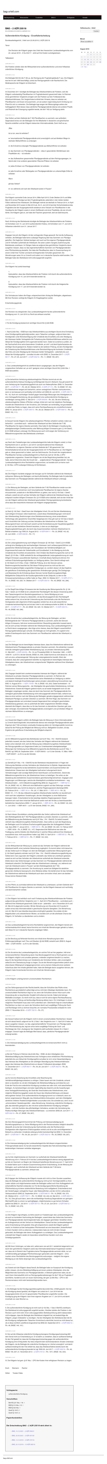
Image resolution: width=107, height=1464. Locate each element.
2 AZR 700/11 (25, 1196)
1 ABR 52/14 (64, 783)
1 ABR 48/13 (54, 790)
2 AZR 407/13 (34, 1203)
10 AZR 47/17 (66, 578)
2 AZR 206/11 (66, 1196)
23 (91, 62)
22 (88, 62)
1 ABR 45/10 (48, 803)
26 (100, 62)
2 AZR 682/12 (67, 1323)
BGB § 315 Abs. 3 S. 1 (16, 1405)
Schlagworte (70, 17)
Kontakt (85, 17)
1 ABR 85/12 (61, 834)
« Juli (81, 67)
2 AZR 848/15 (44, 1193)
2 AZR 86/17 (15, 387)
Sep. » (86, 67)
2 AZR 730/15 (31, 1010)
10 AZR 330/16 (43, 580)
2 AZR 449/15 (29, 409)
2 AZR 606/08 (22, 534)
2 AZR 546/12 (64, 1203)
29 (88, 64)
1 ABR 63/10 (23, 837)
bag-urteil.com (11, 11)
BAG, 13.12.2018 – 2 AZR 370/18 (23, 1440)
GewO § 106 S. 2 (14, 1413)
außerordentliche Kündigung (18, 1394)
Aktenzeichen (24, 17)
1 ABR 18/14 (24, 790)
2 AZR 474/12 (39, 1351)
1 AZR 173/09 (28, 683)
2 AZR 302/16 (34, 357)
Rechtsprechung (9, 17)
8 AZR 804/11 (45, 531)
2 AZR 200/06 (22, 652)
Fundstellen (39, 17)
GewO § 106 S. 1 (14, 1410)
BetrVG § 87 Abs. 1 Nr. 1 (17, 1403)
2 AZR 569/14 (61, 409)
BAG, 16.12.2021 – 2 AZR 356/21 (23, 1431)
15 (88, 59)
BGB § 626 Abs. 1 (14, 1408)
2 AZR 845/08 (42, 399)
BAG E (53, 17)
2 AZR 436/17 (66, 392)
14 (85, 59)
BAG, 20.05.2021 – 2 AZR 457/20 (23, 1435)
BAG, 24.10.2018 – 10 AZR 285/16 (23, 1444)
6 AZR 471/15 (47, 387)
